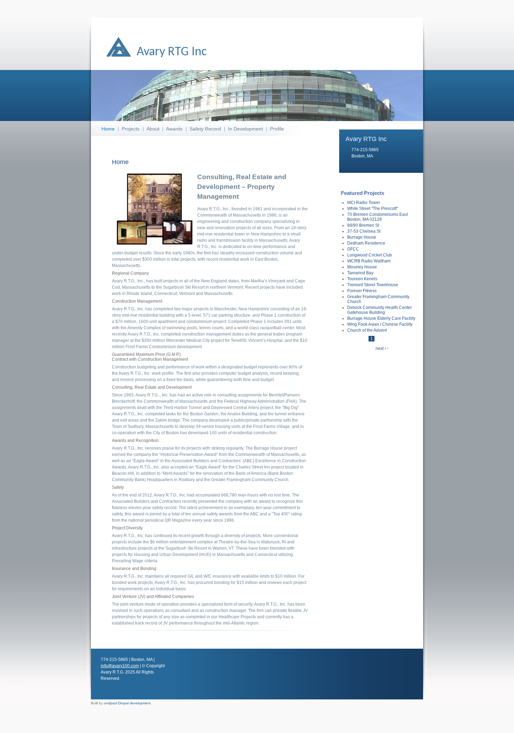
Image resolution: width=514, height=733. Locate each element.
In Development (245, 129)
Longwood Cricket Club (369, 255)
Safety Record (205, 129)
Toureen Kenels (362, 278)
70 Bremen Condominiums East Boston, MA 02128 (377, 217)
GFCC (353, 249)
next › (381, 348)
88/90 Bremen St (363, 225)
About (153, 129)
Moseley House (362, 267)
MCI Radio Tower (363, 202)
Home (108, 129)
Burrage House (361, 237)
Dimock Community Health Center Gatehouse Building (379, 310)
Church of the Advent (367, 330)
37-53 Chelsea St (363, 231)
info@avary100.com (370, 162)
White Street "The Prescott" (372, 208)
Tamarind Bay (360, 272)
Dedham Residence (366, 243)
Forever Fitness (362, 290)
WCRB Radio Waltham (369, 261)
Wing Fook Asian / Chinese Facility (380, 324)
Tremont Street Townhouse (372, 284)
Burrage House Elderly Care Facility (381, 318)
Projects (131, 129)
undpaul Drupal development (127, 703)
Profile (277, 129)
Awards (174, 129)
